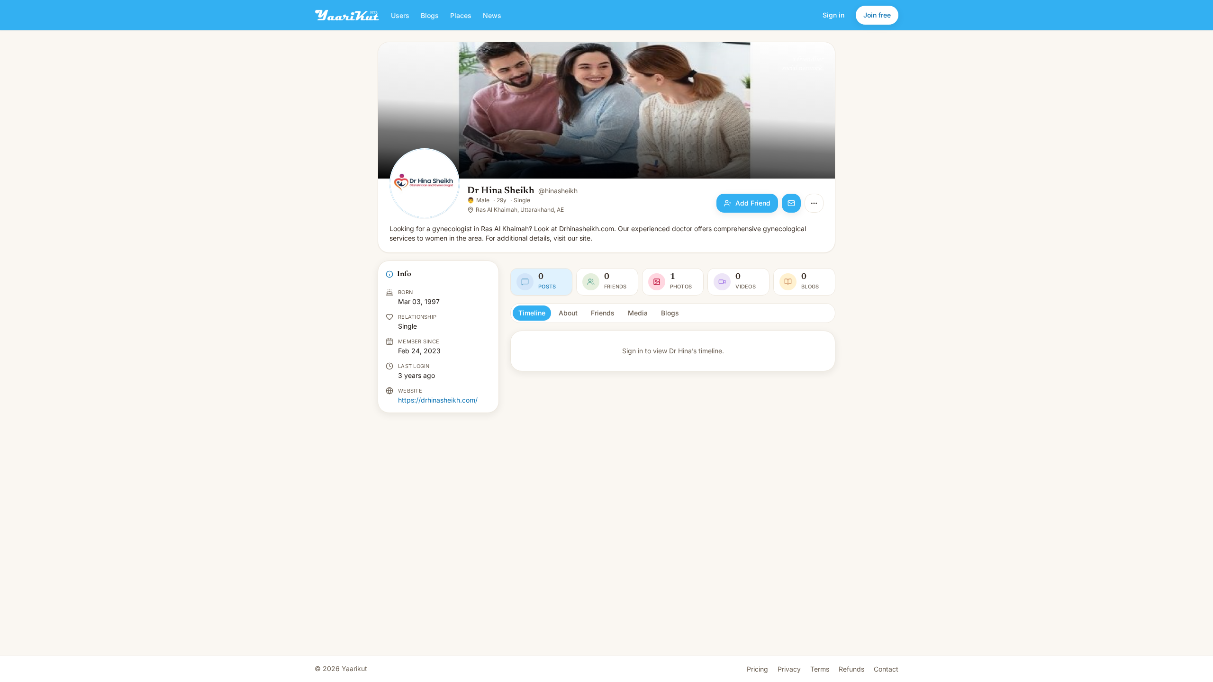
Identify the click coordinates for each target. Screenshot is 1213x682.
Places (460, 15)
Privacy (789, 669)
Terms (819, 669)
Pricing (757, 669)
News (492, 15)
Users (400, 15)
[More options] (814, 203)
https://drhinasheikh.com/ (438, 400)
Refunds (851, 669)
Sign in (833, 15)
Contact (886, 669)
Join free (877, 15)
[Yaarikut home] (347, 15)
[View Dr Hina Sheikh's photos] (424, 184)
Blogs (430, 15)
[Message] (791, 203)
